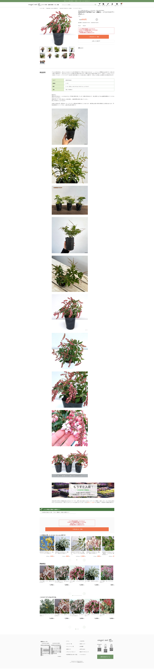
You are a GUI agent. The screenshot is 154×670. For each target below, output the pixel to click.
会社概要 (81, 646)
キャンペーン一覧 (70, 646)
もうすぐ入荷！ (42, 8)
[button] (84, 560)
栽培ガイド (68, 649)
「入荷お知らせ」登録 (93, 36)
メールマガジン (83, 654)
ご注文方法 (82, 641)
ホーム (67, 641)
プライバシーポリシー (70, 651)
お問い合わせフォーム (105, 656)
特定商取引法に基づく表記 (71, 654)
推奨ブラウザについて (84, 651)
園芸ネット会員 (90, 502)
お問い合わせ (82, 649)
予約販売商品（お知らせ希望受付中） (52, 8)
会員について (82, 643)
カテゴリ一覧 (69, 643)
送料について (80, 47)
